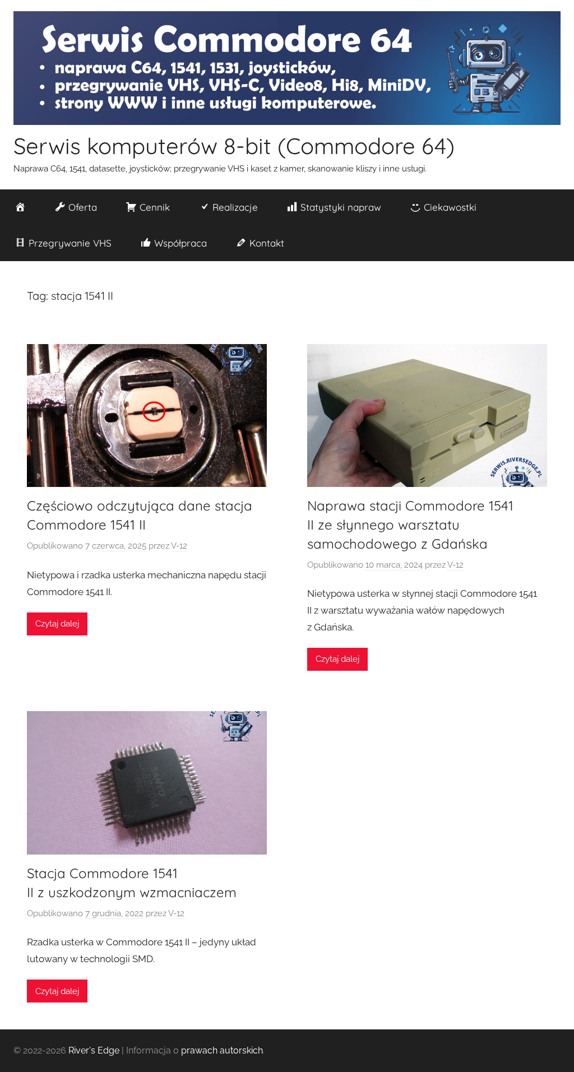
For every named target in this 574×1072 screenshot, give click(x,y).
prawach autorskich (222, 1050)
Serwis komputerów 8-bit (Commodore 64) (234, 146)
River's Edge (93, 1050)
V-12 (179, 546)
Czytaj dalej (57, 624)
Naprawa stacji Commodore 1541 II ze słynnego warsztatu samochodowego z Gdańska (410, 524)
